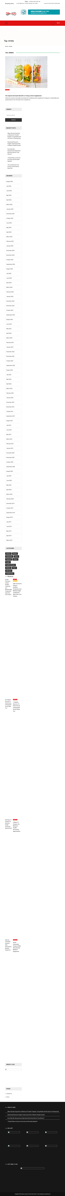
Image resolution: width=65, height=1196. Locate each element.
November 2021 (10, 407)
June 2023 (9, 324)
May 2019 (8, 531)
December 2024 (10, 250)
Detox (8, 89)
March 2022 (9, 388)
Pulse (14, 568)
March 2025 (9, 236)
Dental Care (9, 556)
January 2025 (9, 246)
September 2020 (10, 466)
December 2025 (10, 213)
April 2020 (8, 489)
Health (8, 562)
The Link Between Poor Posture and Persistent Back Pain (13, 166)
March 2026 (9, 204)
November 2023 (10, 305)
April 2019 (8, 535)
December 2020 (10, 453)
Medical (8, 568)
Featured (8, 559)
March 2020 (9, 494)
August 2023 (9, 319)
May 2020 (8, 485)
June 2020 (9, 480)
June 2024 (9, 278)
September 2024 (10, 264)
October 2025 (9, 218)
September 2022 (10, 365)
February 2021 (10, 443)
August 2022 (9, 370)
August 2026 (9, 181)
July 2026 (8, 186)
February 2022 (10, 393)
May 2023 (8, 328)
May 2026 (8, 195)
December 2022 (10, 351)
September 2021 (10, 416)
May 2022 (8, 379)
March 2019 (9, 540)
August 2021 (9, 420)
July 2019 (8, 522)
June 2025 (9, 223)
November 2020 (10, 457)
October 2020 (9, 462)
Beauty (15, 553)
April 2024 (8, 282)
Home (6, 46)
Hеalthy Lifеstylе (10, 565)
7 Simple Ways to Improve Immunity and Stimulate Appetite (14, 159)
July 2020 (8, 476)
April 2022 (8, 384)
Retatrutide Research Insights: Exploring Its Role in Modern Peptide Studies (14, 143)
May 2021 (8, 434)
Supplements (9, 573)
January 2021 (9, 448)
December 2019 (10, 503)
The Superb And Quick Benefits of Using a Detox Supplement (23, 96)
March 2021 (9, 439)
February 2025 (10, 241)
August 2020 (9, 471)
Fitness (15, 559)
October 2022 (9, 361)
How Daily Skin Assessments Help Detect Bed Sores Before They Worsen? (14, 151)
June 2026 (9, 190)
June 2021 (9, 430)
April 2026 (8, 200)
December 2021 (10, 402)
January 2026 (9, 209)
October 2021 (9, 411)
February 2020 (10, 499)
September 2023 (10, 315)
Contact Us (9, 1093)
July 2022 (8, 374)
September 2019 (10, 512)
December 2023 (10, 301)
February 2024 (10, 292)
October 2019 (9, 508)
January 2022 (9, 397)
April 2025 (8, 232)
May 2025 (8, 227)
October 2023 (9, 310)
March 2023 (9, 338)
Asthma (8, 553)
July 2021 (8, 425)
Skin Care (8, 570)
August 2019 (9, 517)
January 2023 (9, 347)
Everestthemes (47, 1194)
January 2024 (9, 296)
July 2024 (8, 273)
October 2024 (9, 259)
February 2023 (10, 342)
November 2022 (10, 356)
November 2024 (10, 255)
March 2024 (9, 287)
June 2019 (9, 526)
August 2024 (9, 269)
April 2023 (8, 333)
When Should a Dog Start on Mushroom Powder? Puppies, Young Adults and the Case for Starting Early (14, 136)
